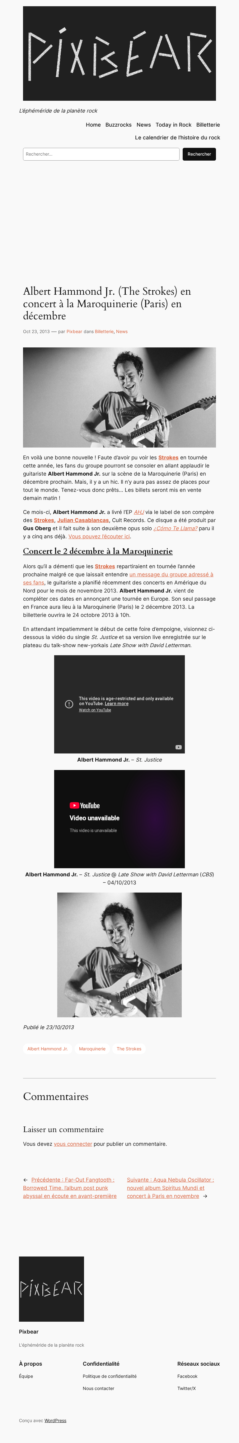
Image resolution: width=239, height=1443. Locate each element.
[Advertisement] (119, 216)
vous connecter (73, 1144)
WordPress (55, 1420)
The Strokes (129, 1048)
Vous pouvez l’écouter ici (99, 536)
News (122, 331)
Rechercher (199, 154)
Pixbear (74, 331)
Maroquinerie (92, 1048)
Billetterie (104, 331)
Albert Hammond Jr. (47, 1048)
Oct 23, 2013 (36, 331)
